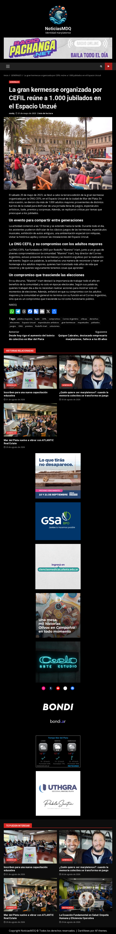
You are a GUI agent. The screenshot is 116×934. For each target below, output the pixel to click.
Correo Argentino (70, 318)
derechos (94, 318)
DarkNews (84, 930)
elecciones (15, 322)
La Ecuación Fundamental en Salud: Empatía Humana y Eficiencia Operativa (85, 894)
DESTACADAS (67, 908)
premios (29, 326)
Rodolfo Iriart (41, 326)
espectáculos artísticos (48, 322)
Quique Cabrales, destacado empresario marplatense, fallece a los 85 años (82, 335)
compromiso (54, 318)
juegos (13, 326)
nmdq (11, 113)
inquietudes (83, 322)
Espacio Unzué (29, 322)
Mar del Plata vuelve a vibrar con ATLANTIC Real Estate (30, 420)
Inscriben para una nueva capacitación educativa (30, 372)
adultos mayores (25, 318)
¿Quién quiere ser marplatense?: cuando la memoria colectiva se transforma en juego (85, 372)
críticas (84, 318)
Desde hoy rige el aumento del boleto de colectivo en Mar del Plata (32, 335)
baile (37, 318)
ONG (20, 326)
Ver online (108, 66)
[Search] (101, 66)
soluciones (55, 326)
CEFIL (44, 318)
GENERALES (14, 82)
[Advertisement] (58, 48)
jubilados (95, 322)
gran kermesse (68, 322)
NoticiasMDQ (58, 28)
